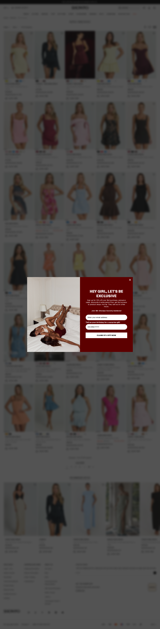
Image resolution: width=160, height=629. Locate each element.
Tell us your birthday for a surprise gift (103, 322)
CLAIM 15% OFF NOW (106, 335)
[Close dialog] (130, 280)
